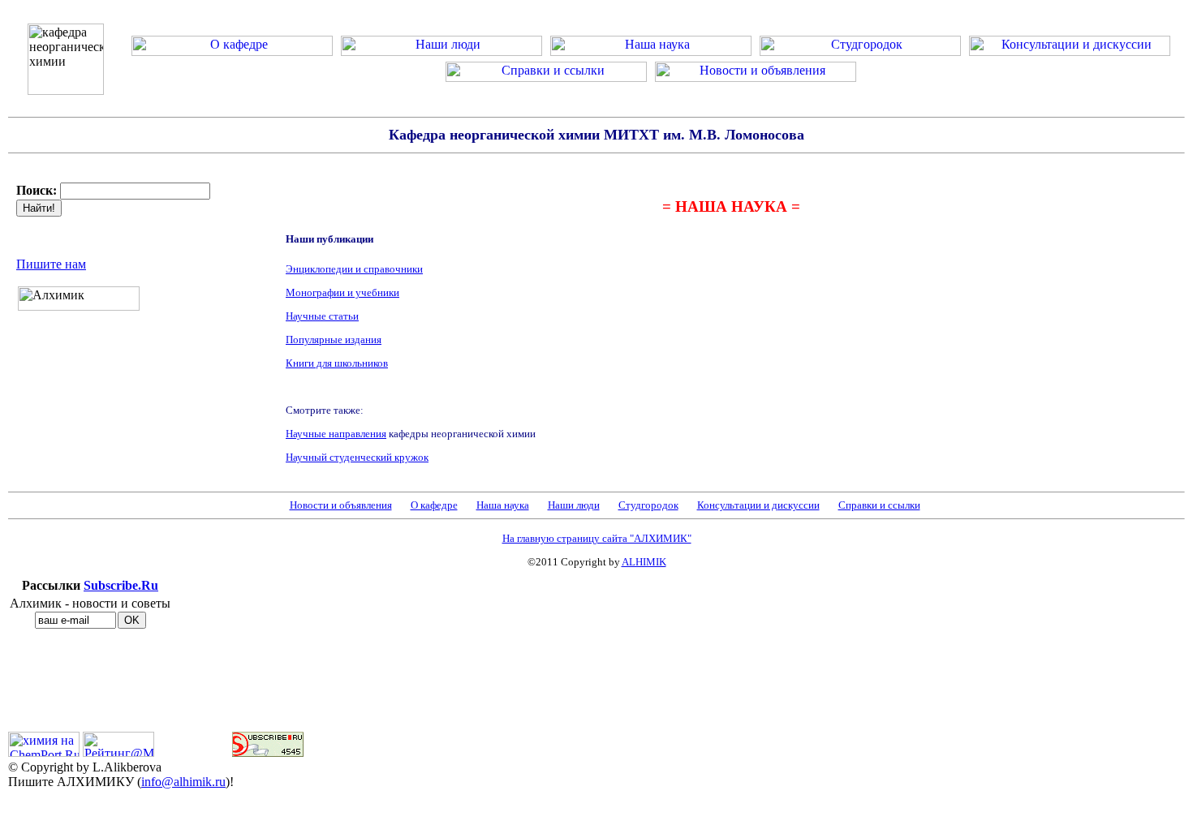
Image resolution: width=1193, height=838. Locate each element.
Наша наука (502, 505)
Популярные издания (333, 339)
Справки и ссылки (879, 505)
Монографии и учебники (342, 292)
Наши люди (574, 505)
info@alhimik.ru (183, 782)
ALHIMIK (644, 562)
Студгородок (648, 505)
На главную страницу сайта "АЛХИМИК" (596, 538)
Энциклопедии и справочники (354, 269)
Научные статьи (322, 316)
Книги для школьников (337, 363)
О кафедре (434, 505)
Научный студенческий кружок (357, 457)
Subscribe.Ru (121, 585)
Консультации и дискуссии (758, 505)
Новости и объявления (341, 505)
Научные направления (336, 434)
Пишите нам (51, 264)
